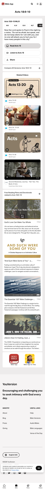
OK (39, 468)
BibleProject (12, 102)
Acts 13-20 (14, 100)
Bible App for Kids (30, 364)
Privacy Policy (15, 470)
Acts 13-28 (14, 154)
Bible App (14, 364)
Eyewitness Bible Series (15, 186)
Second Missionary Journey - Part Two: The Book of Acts (24, 183)
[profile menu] (39, 4)
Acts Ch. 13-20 (16, 127)
